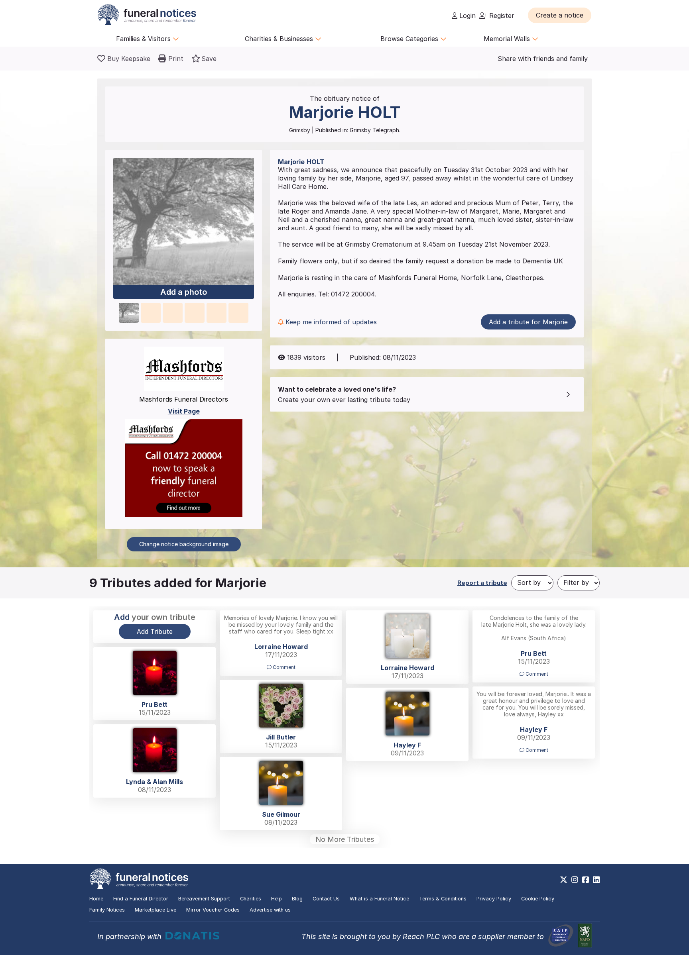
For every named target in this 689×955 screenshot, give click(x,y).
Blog (297, 899)
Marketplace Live (155, 910)
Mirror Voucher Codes (213, 910)
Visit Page (184, 411)
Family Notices (107, 910)
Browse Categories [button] (410, 39)
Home (96, 899)
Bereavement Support (204, 899)
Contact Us (326, 899)
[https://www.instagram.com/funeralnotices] (574, 879)
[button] (559, 15)
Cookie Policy (537, 899)
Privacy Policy (493, 899)
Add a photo (183, 292)
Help (276, 899)
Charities (250, 899)
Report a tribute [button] (482, 582)
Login (466, 16)
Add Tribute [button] (155, 631)
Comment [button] (283, 667)
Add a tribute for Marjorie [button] (528, 322)
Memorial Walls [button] (508, 39)
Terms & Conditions (443, 899)
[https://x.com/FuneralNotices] (563, 879)
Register (500, 16)
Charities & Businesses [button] (280, 39)
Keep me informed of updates (330, 322)
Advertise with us (270, 910)
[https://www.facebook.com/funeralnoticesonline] (585, 879)
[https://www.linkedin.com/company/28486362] (596, 879)
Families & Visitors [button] (144, 39)
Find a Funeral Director (140, 899)
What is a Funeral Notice (379, 899)
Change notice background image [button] (183, 544)
